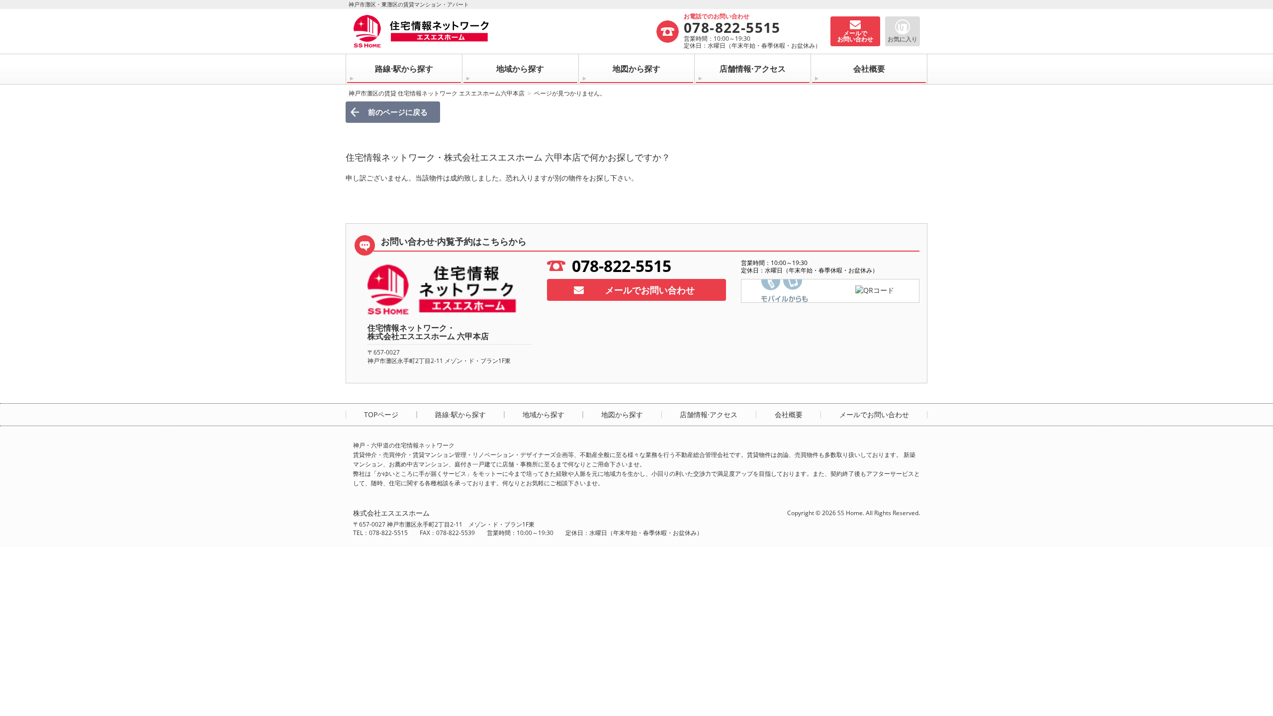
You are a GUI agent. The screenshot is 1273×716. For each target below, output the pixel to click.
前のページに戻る (398, 112)
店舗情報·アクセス (753, 68)
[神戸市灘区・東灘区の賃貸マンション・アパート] (504, 31)
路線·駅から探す (404, 68)
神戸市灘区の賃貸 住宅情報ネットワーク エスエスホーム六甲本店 (437, 93)
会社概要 (869, 68)
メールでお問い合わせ (650, 290)
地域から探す (520, 68)
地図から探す (636, 68)
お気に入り (902, 39)
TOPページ (381, 414)
